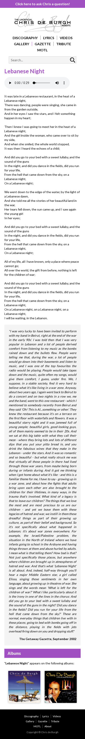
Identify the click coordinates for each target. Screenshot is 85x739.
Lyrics (48, 38)
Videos (66, 38)
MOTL (42, 50)
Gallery (21, 44)
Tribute (63, 44)
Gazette (43, 44)
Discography (25, 38)
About (47, 726)
